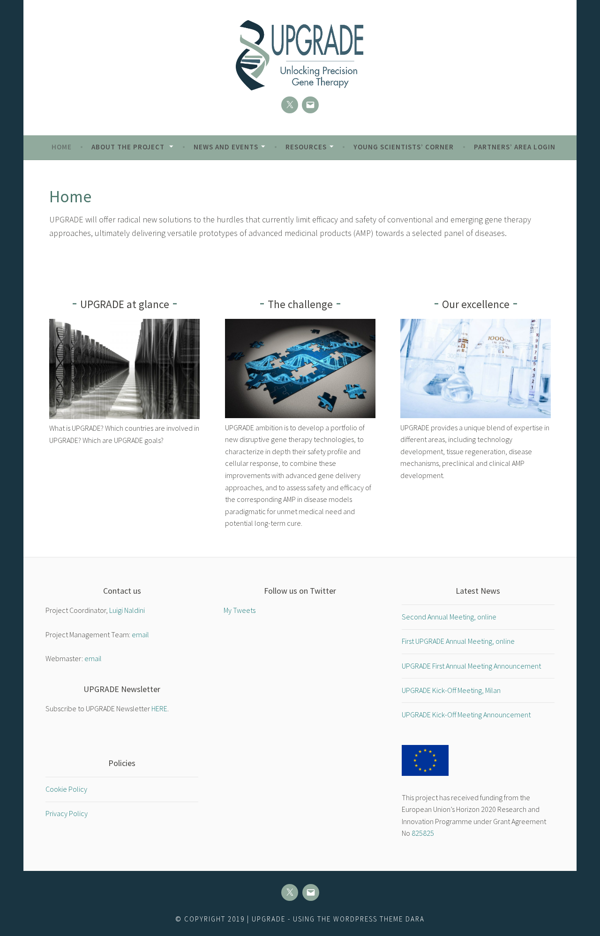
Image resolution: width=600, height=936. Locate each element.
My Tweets (239, 610)
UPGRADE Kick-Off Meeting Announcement (466, 714)
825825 (423, 833)
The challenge (300, 304)
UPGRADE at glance (124, 304)
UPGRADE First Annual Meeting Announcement (471, 666)
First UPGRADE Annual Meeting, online (458, 641)
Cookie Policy (66, 789)
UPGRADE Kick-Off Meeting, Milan (451, 690)
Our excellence (476, 304)
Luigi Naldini (127, 610)
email (140, 634)
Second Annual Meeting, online (449, 616)
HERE (159, 708)
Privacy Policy (66, 813)
